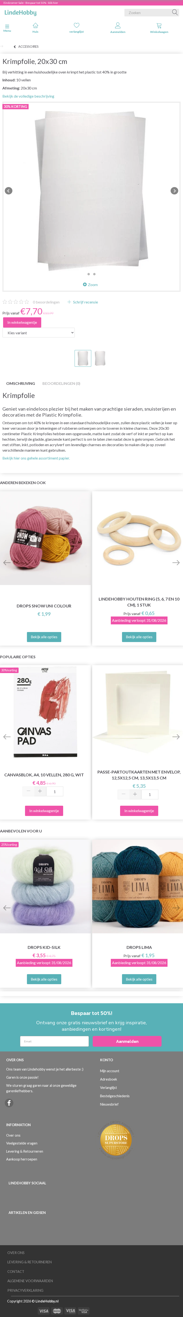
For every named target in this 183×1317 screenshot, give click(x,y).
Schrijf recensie (85, 302)
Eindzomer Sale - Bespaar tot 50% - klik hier (31, 3)
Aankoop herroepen (21, 1159)
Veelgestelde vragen (21, 1143)
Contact (15, 1272)
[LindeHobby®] (20, 11)
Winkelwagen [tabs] (159, 32)
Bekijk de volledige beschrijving (28, 96)
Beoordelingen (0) (61, 383)
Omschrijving (20, 383)
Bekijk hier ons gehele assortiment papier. (36, 458)
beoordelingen (46, 302)
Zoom (93, 284)
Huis (35, 31)
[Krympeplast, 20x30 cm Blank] (91, 191)
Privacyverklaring (25, 1290)
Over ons (13, 1135)
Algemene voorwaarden (30, 1281)
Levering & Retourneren (24, 1151)
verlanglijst (76, 31)
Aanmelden (117, 32)
